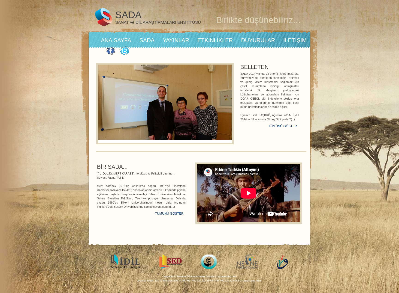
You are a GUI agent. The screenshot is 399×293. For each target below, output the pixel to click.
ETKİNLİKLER (215, 40)
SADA (146, 40)
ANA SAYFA (116, 40)
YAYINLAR (176, 40)
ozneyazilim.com (227, 276)
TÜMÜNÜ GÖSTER (282, 126)
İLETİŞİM (295, 40)
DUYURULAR (258, 40)
